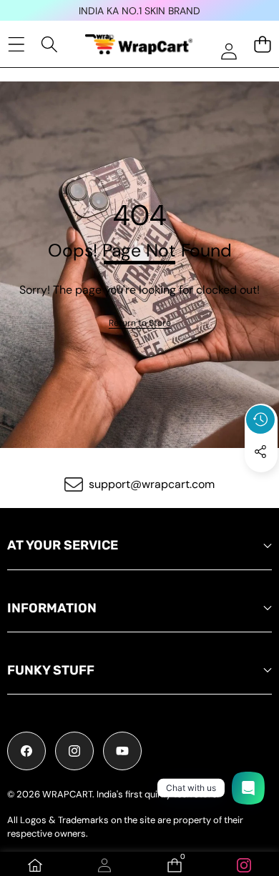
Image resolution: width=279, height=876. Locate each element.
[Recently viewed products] (260, 419)
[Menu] (16, 44)
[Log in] (228, 51)
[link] (140, 323)
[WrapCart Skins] (138, 44)
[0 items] (262, 44)
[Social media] (260, 451)
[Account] (104, 865)
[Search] (50, 44)
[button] (261, 484)
